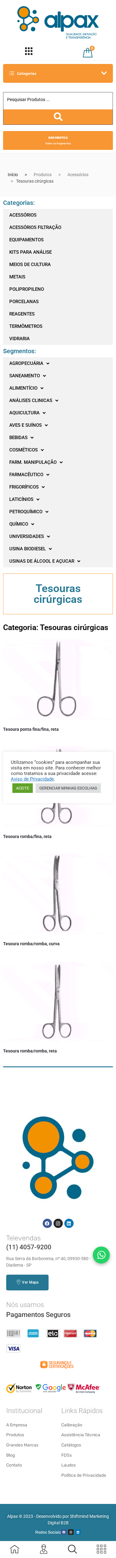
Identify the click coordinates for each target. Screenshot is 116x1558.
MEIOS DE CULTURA (30, 264)
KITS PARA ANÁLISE (30, 252)
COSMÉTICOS (23, 450)
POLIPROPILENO (26, 289)
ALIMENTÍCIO (23, 388)
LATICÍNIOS (21, 499)
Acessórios (77, 174)
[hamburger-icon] (29, 52)
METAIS (17, 277)
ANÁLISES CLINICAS (30, 400)
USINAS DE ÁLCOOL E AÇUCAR (41, 561)
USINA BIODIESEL (27, 549)
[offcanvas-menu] (72, 1549)
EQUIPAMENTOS (26, 240)
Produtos (43, 174)
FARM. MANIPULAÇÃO (33, 462)
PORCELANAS (24, 301)
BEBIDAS (18, 437)
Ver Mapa (30, 1282)
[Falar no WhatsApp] (101, 1255)
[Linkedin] (69, 1223)
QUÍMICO (18, 524)
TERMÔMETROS (25, 326)
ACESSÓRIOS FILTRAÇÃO (35, 227)
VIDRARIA (19, 338)
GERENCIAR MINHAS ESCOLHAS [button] (68, 788)
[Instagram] (58, 1223)
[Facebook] (47, 1223)
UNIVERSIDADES (26, 536)
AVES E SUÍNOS (25, 425)
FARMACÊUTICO (26, 474)
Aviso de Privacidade (32, 779)
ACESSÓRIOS (23, 215)
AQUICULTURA (24, 413)
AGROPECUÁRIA (26, 363)
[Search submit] (58, 117)
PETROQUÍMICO (25, 511)
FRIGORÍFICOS (24, 487)
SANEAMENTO (24, 376)
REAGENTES (22, 314)
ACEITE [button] (22, 788)
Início (13, 174)
